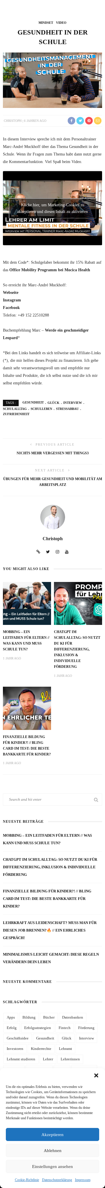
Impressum (82, 1180)
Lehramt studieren (21, 1059)
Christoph (13, 120)
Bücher (49, 1017)
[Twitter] (48, 552)
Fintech (65, 1028)
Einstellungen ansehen (52, 1166)
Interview (72, 402)
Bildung (29, 1017)
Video (61, 22)
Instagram (12, 300)
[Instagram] (57, 552)
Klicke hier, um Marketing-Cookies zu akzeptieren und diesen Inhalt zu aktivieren (52, 208)
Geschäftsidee (18, 1038)
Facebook (11, 307)
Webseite (10, 292)
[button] (96, 1075)
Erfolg (12, 1028)
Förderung (86, 1028)
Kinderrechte (41, 1048)
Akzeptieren (52, 1134)
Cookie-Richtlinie (27, 1180)
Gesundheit (33, 402)
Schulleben (41, 409)
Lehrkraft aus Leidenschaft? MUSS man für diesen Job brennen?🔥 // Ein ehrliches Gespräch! (50, 930)
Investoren (15, 1048)
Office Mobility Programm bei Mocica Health (49, 269)
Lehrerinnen (70, 1059)
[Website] (38, 552)
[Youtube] (66, 552)
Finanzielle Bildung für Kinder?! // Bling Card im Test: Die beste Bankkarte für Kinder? (47, 898)
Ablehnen (53, 1150)
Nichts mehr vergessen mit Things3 (53, 453)
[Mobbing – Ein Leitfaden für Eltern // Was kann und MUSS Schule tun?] (27, 603)
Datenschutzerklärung (57, 1180)
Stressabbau (67, 409)
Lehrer (48, 1059)
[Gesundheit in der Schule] (52, 79)
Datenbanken (72, 1017)
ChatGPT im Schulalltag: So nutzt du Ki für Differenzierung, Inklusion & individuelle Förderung (77, 649)
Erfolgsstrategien (37, 1028)
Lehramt (65, 1048)
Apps (11, 1017)
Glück (54, 402)
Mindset (45, 22)
